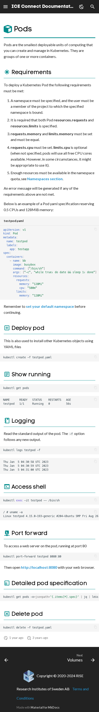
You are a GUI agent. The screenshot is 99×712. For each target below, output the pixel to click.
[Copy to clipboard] (95, 229)
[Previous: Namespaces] (6, 659)
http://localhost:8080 (39, 567)
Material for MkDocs (45, 707)
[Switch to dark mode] (81, 6)
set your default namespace (50, 306)
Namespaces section (45, 179)
